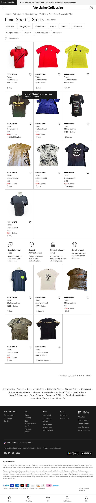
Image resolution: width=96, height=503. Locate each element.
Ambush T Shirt (63, 392)
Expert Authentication (35, 251)
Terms (39, 448)
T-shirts (42, 14)
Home (7, 14)
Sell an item (47, 424)
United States (24, 488)
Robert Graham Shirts (19, 392)
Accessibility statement (12, 448)
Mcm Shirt (86, 389)
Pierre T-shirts (36, 395)
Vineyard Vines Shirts (43, 392)
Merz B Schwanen (17, 395)
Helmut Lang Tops (38, 398)
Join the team (83, 427)
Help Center (65, 415)
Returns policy (28, 430)
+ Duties (13, 82)
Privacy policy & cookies (52, 448)
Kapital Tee (79, 392)
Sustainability (83, 420)
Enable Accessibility (8, 2)
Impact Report (83, 423)
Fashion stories (84, 430)
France (5, 488)
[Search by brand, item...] (4, 7)
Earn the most (78, 250)
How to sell (47, 415)
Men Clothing (31, 14)
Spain (39, 488)
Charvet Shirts (71, 389)
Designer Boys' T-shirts (13, 389)
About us (81, 417)
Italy (43, 488)
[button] (91, 7)
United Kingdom (13, 488)
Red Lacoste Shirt (35, 389)
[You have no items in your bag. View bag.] (91, 7)
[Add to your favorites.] (30, 74)
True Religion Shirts (75, 395)
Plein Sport (17, 14)
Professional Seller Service (48, 429)
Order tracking (28, 416)
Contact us (64, 418)
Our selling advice (47, 419)
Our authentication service (30, 423)
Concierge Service (8, 419)
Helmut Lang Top (58, 398)
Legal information (28, 448)
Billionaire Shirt (54, 389)
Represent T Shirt (54, 395)
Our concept (8, 415)
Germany (33, 488)
